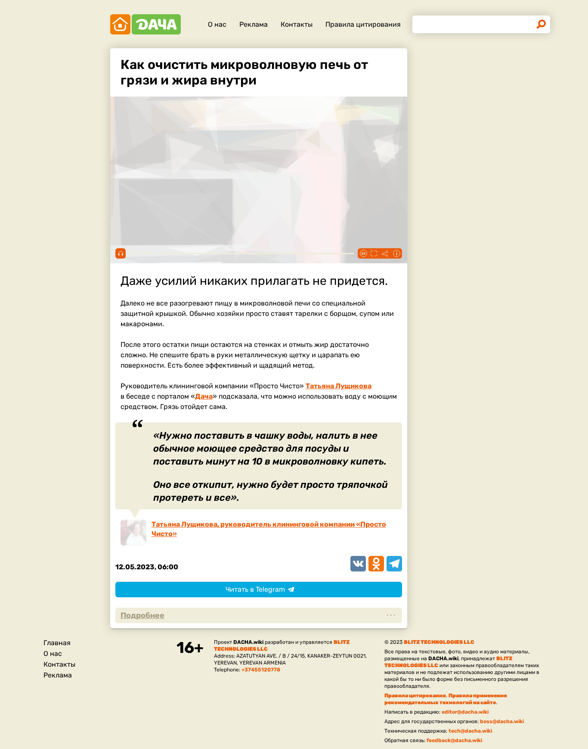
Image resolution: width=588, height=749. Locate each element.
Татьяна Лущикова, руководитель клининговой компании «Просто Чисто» (269, 529)
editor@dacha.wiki (465, 712)
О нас (217, 24)
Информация (396, 253)
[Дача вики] (145, 24)
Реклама (253, 24)
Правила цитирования (363, 24)
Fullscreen (374, 253)
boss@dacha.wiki (502, 721)
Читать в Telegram (255, 589)
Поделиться (385, 253)
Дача (204, 396)
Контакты (297, 24)
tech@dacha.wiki (470, 731)
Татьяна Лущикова (338, 386)
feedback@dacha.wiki (454, 740)
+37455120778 (260, 670)
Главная (57, 643)
